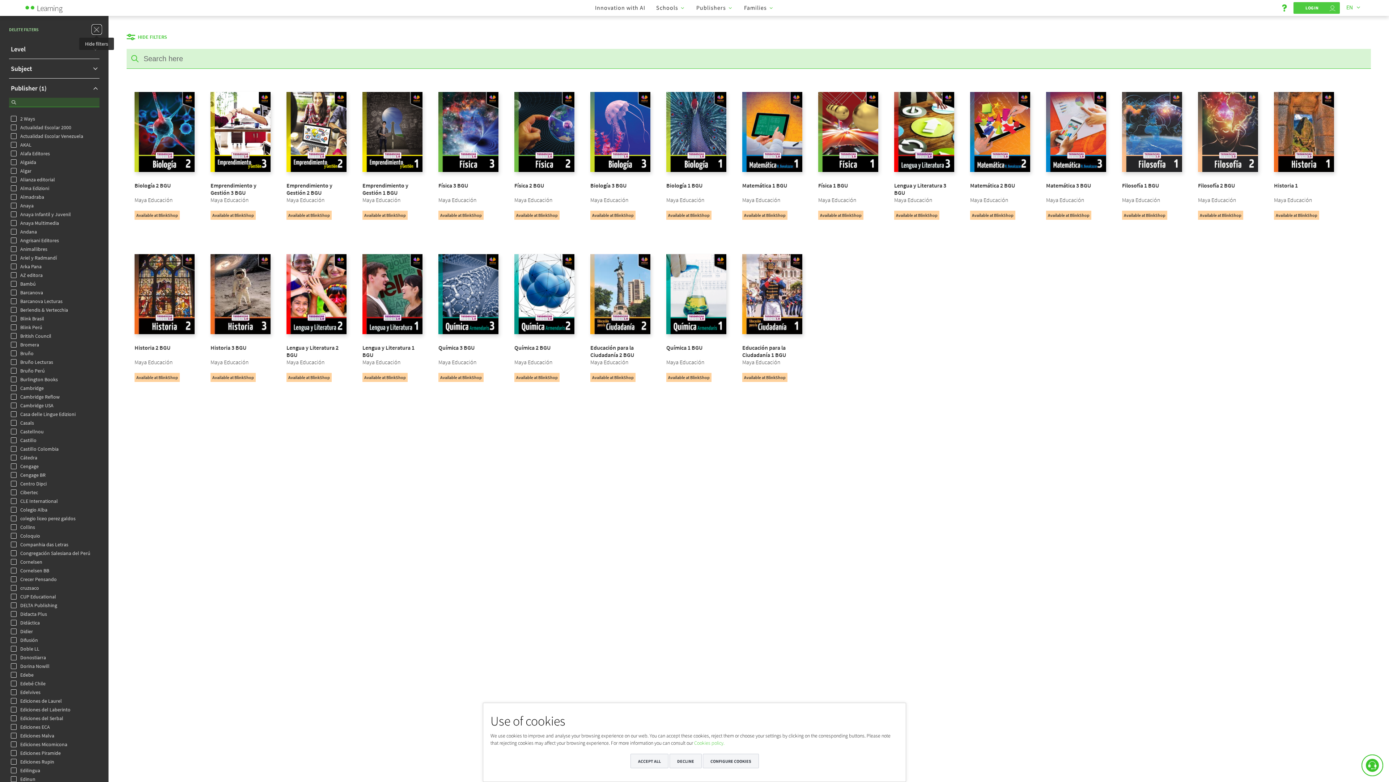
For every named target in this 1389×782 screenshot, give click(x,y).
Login (1312, 7)
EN (1349, 7)
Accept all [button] (649, 761)
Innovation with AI (620, 7)
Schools (667, 7)
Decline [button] (685, 761)
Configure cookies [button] (730, 761)
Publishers (711, 7)
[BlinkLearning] (52, 7)
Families (755, 7)
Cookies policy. (709, 743)
